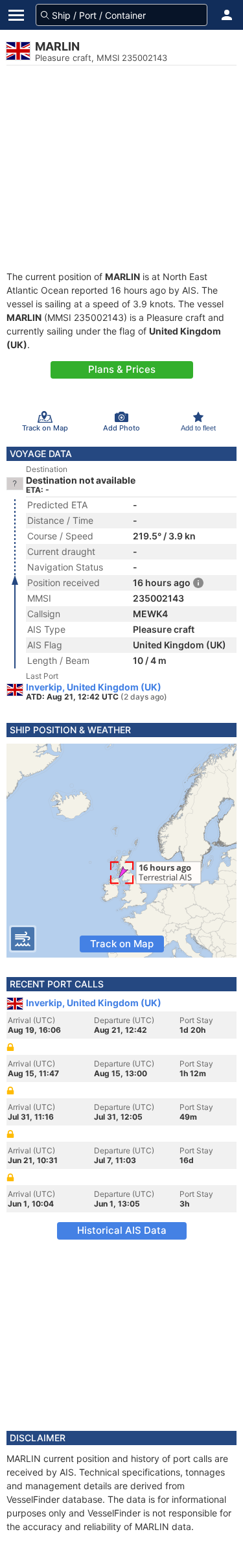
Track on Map (122, 943)
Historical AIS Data (122, 1230)
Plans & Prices (122, 369)
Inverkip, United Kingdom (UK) (93, 687)
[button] (227, 15)
